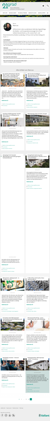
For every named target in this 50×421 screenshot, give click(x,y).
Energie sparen (30, 142)
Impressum (9, 408)
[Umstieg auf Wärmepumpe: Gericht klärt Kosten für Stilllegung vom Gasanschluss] (12, 126)
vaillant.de (3, 408)
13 (26, 399)
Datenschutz (15, 408)
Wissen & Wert (12, 13)
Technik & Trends (22, 13)
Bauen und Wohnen (30, 107)
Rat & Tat (5, 13)
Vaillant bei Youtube (9, 415)
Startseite (43, 5)
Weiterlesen (4, 100)
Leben (37, 142)
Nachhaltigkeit (9, 311)
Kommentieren (5, 105)
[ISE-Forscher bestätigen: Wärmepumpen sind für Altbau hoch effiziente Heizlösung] (37, 86)
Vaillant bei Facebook (2, 415)
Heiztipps (12, 271)
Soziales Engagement (15, 311)
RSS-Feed (13, 415)
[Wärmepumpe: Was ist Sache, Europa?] (37, 126)
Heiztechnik (35, 107)
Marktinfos (10, 148)
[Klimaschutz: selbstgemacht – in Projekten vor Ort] (12, 290)
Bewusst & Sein (32, 13)
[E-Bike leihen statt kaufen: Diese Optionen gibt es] (37, 290)
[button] (47, 12)
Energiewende (36, 188)
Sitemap (21, 408)
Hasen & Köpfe (41, 13)
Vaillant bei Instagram (6, 415)
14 (28, 399)
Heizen (4, 148)
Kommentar (30, 141)
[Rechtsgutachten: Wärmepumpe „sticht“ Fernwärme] (37, 370)
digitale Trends (5, 386)
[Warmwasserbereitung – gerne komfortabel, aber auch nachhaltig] (37, 330)
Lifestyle (35, 311)
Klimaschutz (5, 311)
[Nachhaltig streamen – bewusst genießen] (12, 370)
